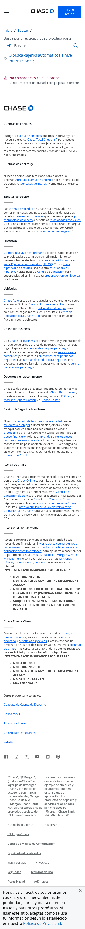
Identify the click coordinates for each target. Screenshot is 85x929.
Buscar (22, 30)
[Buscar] (76, 45)
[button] (80, 890)
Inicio (8, 30)
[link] (6, 757)
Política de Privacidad (42, 923)
